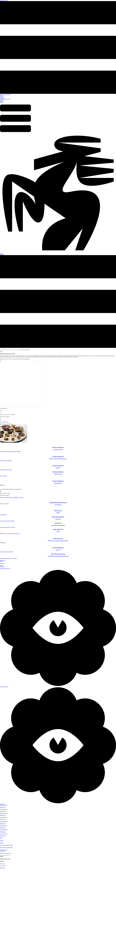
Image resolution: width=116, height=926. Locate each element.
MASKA (58, 512)
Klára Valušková (58, 529)
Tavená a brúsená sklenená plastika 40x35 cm (58, 556)
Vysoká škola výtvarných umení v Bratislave (8, 558)
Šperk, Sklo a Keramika (13, 349)
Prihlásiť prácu (3, 807)
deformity (58, 467)
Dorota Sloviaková (58, 547)
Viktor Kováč (58, 510)
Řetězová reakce (58, 483)
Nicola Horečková (58, 447)
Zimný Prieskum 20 (4, 349)
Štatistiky (2, 842)
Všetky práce (2, 867)
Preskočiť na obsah (3, 0)
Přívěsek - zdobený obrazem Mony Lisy (58, 458)
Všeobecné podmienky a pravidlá (6, 845)
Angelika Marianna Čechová (58, 502)
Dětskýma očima (58, 474)
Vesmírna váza (58, 504)
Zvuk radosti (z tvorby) (58, 449)
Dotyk (58, 531)
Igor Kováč (58, 523)
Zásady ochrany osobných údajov (6, 847)
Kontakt (1, 840)
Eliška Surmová (58, 538)
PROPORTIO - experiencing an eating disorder (58, 540)
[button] (1, 102)
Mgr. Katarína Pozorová (58, 554)
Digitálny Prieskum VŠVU (5, 568)
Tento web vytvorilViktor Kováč (3, 850)
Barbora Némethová (58, 516)
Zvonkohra (58, 549)
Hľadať (1, 856)
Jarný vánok (58, 519)
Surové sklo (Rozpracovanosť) (58, 525)
